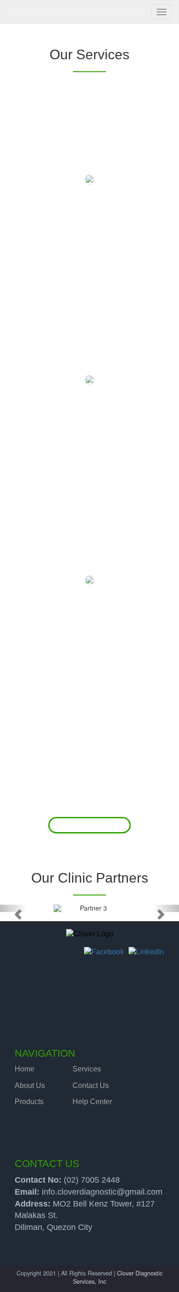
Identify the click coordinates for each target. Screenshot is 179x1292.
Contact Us (91, 1085)
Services (87, 1069)
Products (29, 1101)
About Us (30, 1085)
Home (24, 1069)
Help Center (92, 1101)
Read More (89, 825)
